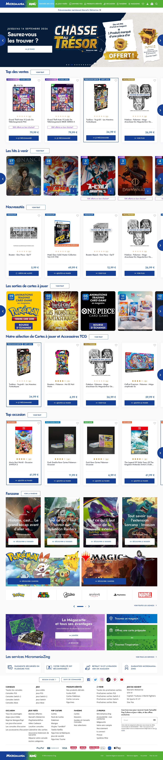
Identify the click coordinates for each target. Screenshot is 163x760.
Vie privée (143, 756)
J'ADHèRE (75, 635)
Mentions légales (132, 756)
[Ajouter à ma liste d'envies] (38, 80)
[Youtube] (121, 679)
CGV (102, 756)
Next (160, 110)
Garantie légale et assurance (115, 756)
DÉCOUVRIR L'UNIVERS (30, 581)
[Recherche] (156, 4)
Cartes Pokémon (73, 696)
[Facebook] (88, 679)
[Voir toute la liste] (143, 4)
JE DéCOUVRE (74, 643)
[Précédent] (3, 40)
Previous (3, 178)
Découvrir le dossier (24, 541)
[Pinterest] (115, 679)
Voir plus (141, 138)
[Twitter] (95, 679)
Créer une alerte (25, 273)
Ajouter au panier (63, 273)
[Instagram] (102, 679)
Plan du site (153, 756)
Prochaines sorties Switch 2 (108, 696)
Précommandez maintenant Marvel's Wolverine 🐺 (80, 10)
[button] (46, 4)
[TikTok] (108, 679)
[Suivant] (160, 40)
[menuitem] (46, 4)
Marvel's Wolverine (135, 690)
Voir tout (40, 72)
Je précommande (25, 138)
